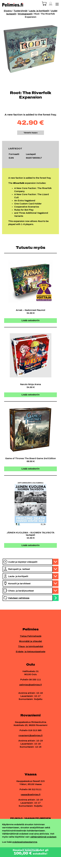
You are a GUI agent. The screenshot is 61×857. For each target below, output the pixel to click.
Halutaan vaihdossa (18, 598)
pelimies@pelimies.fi (30, 685)
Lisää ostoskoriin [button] (30, 320)
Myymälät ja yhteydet (30, 641)
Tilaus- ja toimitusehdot (30, 646)
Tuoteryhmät (20, 11)
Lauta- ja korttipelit (39, 11)
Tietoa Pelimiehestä (30, 636)
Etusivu (8, 11)
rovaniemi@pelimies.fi (30, 735)
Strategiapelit (25, 14)
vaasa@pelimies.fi (30, 795)
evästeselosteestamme (24, 842)
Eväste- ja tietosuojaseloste (30, 652)
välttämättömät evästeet (43, 837)
